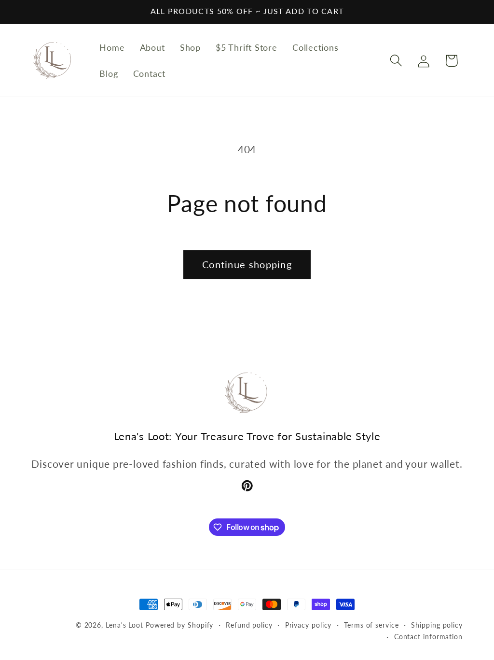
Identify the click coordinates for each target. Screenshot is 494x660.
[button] (396, 60)
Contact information (428, 636)
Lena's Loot (124, 625)
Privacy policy (308, 625)
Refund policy (249, 625)
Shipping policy (437, 625)
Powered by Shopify (179, 625)
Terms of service (371, 625)
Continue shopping (247, 264)
